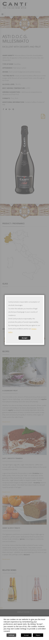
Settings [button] (11, 635)
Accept (24, 338)
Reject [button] (38, 635)
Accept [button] (26, 635)
